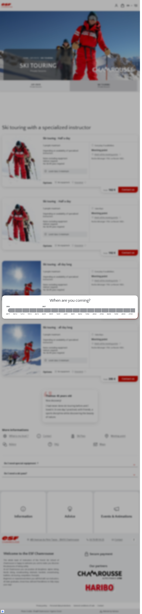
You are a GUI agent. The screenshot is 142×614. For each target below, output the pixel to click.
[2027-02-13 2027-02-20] (90, 310)
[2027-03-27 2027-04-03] (133, 310)
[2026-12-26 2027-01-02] (40, 310)
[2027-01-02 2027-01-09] (47, 310)
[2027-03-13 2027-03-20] (119, 310)
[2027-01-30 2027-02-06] (76, 310)
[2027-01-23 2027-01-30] (69, 310)
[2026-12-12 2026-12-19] (25, 310)
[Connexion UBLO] (2, 611)
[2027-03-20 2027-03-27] (126, 310)
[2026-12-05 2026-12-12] (18, 310)
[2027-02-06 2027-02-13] (83, 310)
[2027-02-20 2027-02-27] (97, 310)
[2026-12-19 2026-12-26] (33, 310)
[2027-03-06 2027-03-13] (112, 310)
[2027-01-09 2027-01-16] (54, 310)
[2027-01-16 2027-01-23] (61, 310)
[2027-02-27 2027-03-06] (105, 310)
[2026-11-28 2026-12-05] (11, 310)
